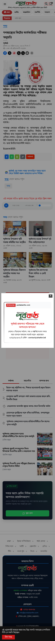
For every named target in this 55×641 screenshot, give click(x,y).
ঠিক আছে (8, 637)
